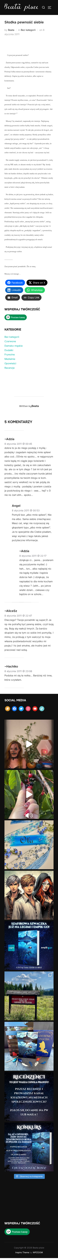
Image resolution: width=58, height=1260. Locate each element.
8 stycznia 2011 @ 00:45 (18, 443)
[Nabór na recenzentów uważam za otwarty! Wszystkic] (29, 1096)
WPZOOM (38, 1252)
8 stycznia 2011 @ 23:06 (18, 671)
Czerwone (10, 341)
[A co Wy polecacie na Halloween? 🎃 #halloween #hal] (29, 744)
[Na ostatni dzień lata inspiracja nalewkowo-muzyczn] (29, 794)
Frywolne (9, 354)
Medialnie (9, 358)
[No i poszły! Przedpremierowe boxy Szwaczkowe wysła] (29, 1046)
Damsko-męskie (13, 345)
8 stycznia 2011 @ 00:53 (26, 510)
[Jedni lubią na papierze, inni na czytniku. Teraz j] (29, 945)
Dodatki (8, 350)
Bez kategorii (28, 29)
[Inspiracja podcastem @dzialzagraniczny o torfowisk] (29, 995)
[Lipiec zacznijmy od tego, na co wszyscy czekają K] (29, 1147)
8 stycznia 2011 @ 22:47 (18, 615)
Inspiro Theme (22, 1252)
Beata (11, 29)
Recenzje (9, 367)
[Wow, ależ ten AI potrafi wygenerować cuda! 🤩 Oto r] (29, 895)
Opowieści (10, 363)
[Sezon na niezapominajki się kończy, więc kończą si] (29, 844)
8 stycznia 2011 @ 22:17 (32, 555)
